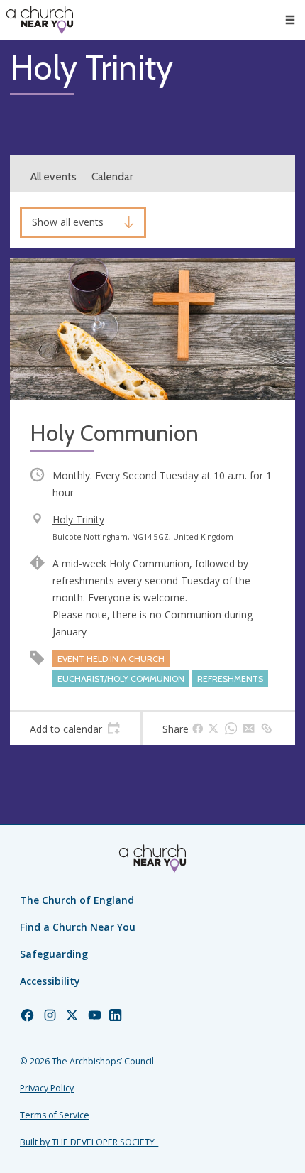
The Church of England (77, 900)
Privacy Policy (47, 1088)
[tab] (75, 728)
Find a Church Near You (77, 927)
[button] (290, 20)
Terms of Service (54, 1115)
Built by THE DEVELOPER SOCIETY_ (89, 1142)
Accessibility (50, 981)
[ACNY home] (39, 20)
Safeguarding (54, 954)
